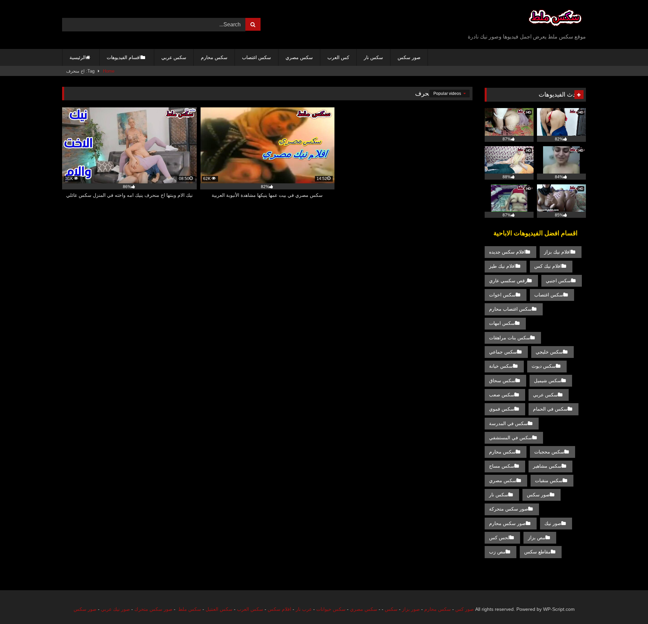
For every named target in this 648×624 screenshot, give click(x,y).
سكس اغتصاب (256, 57)
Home (108, 71)
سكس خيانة (501, 366)
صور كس (464, 609)
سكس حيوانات (331, 609)
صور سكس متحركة (508, 509)
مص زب (497, 551)
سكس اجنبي (558, 280)
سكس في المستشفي (510, 437)
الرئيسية (78, 57)
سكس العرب (250, 609)
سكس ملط (189, 609)
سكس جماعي (503, 352)
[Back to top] (627, 603)
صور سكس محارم (507, 523)
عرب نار (304, 609)
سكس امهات (502, 323)
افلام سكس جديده (507, 252)
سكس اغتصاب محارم (510, 309)
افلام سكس (279, 609)
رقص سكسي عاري (508, 280)
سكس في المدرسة (508, 423)
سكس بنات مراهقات (509, 337)
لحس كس (499, 537)
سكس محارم (214, 57)
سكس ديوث (544, 366)
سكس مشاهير (547, 466)
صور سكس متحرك (153, 609)
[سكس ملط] (555, 19)
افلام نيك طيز (502, 266)
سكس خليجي (549, 352)
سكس (391, 609)
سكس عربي (173, 57)
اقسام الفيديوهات (124, 57)
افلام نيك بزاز (557, 252)
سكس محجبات (549, 451)
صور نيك (552, 523)
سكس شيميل (547, 380)
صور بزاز (411, 609)
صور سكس (409, 57)
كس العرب (338, 57)
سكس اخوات (502, 294)
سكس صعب (501, 394)
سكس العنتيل (219, 609)
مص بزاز (536, 537)
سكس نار (373, 57)
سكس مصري (299, 57)
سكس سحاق (502, 380)
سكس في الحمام (550, 409)
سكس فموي (501, 409)
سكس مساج (501, 466)
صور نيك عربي (115, 609)
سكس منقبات (549, 480)
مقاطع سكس (537, 551)
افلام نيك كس (548, 266)
